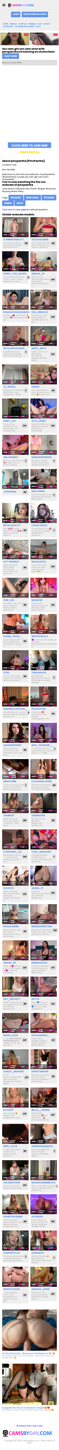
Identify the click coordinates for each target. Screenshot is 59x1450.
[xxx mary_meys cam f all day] (43, 336)
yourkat (8, 815)
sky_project (11, 999)
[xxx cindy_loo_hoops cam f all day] (15, 261)
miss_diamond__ (42, 745)
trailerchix (39, 672)
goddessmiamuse (42, 1146)
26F (53, 893)
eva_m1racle (40, 312)
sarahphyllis (11, 1252)
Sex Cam (38, 1425)
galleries (25, 209)
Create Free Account (34, 14)
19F (53, 390)
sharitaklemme (12, 1216)
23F (53, 1004)
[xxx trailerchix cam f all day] (43, 660)
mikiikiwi (37, 600)
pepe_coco (10, 1146)
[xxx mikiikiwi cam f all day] (43, 588)
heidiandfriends (42, 457)
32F (55, 930)
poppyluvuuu (11, 1289)
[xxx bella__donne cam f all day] (43, 1098)
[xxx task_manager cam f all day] (43, 839)
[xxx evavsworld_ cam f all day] (43, 1023)
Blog (38, 26)
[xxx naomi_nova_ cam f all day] (15, 624)
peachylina (39, 708)
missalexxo (39, 561)
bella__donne (41, 1109)
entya (35, 999)
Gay (40, 24)
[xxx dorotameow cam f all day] (43, 1059)
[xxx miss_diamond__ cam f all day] (43, 733)
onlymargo (10, 457)
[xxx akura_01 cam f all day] (43, 876)
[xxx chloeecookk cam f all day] (15, 1170)
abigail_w (38, 273)
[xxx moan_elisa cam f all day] (15, 1023)
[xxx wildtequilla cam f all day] (43, 624)
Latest (46, 24)
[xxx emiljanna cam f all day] (43, 479)
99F (53, 1221)
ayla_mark (39, 420)
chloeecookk (11, 1182)
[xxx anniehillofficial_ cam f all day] (15, 696)
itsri (6, 672)
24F (53, 279)
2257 (29, 1443)
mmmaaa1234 (39, 962)
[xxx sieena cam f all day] (43, 374)
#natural (32, 197)
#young (49, 197)
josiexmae (9, 491)
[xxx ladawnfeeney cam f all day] (15, 733)
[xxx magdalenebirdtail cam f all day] (43, 1170)
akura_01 (37, 888)
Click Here (7, 209)
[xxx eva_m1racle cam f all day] (43, 300)
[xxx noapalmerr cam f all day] (15, 914)
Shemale (32, 24)
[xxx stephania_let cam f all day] (15, 839)
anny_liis (9, 420)
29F (53, 566)
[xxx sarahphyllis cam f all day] (15, 1240)
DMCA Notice (47, 1440)
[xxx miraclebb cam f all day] (15, 769)
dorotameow (40, 1071)
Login (16, 14)
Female (13, 24)
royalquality (12, 525)
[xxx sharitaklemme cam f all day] (15, 1204)
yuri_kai (8, 600)
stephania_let (12, 851)
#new (8, 203)
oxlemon (37, 1216)
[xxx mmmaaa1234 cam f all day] (43, 950)
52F (53, 1294)
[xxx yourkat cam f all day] (15, 803)
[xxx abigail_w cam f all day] (43, 261)
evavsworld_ (40, 1035)
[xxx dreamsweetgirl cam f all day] (43, 914)
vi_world (9, 386)
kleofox (8, 888)
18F (26, 243)
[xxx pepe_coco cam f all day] (15, 1134)
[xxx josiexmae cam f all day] (15, 479)
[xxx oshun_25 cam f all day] (15, 950)
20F (53, 354)
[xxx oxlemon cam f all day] (43, 1204)
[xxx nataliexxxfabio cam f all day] (15, 336)
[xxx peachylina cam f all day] (43, 696)
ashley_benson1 (13, 1071)
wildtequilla (40, 636)
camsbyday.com (30, 1440)
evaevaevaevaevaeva (16, 312)
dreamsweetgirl (42, 926)
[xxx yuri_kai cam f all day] (15, 588)
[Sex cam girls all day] (22, 5)
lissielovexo (39, 525)
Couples (22, 24)
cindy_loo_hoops (14, 273)
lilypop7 (8, 1109)
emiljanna (38, 491)
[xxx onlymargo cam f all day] (15, 445)
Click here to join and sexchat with (30, 145)
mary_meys (39, 348)
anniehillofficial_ (15, 708)
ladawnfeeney (12, 745)
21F (29, 712)
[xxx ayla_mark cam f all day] (43, 408)
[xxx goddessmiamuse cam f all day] (43, 1134)
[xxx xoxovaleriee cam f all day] (43, 227)
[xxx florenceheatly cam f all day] (15, 227)
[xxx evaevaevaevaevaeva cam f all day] (15, 300)
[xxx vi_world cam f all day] (15, 374)
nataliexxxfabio (13, 348)
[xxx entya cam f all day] (43, 987)
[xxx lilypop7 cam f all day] (15, 1098)
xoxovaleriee (40, 239)
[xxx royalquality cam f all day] (15, 513)
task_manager (41, 851)
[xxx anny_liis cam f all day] (15, 408)
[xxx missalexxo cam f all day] (43, 549)
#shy (20, 203)
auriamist (38, 1252)
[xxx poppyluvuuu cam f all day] (15, 1277)
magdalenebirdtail (44, 1182)
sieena (36, 386)
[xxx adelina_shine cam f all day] (43, 1277)
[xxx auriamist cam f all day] (43, 1240)
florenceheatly (13, 239)
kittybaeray (11, 561)
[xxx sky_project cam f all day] (15, 987)
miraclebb (9, 781)
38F (24, 820)
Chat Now (10, 56)
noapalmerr (11, 926)
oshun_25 (9, 962)
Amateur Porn (23, 1425)
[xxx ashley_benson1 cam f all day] (15, 1059)
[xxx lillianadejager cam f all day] (43, 769)
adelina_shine (41, 1289)
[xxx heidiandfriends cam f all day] (43, 445)
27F (29, 277)
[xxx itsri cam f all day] (15, 660)
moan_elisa (10, 1035)
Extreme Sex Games (24, 26)
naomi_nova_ (12, 636)
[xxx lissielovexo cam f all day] (43, 513)
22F (53, 425)
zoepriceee (38, 815)
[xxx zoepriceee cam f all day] (43, 803)
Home (5, 24)
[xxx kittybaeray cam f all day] (15, 549)
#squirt (16, 197)
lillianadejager (42, 781)
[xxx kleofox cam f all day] (15, 876)
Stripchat (8, 26)
